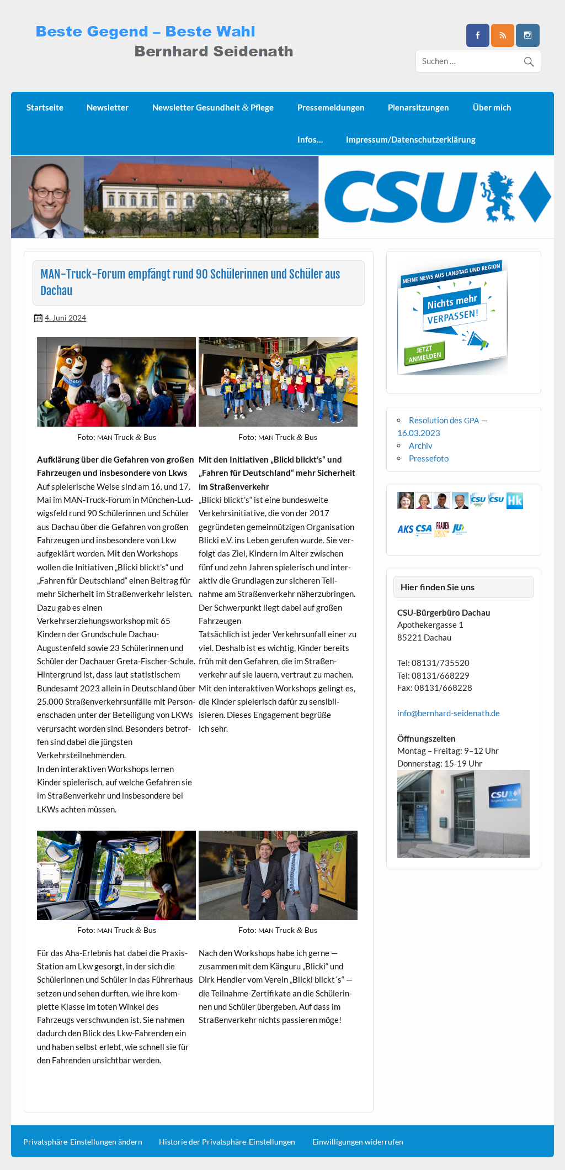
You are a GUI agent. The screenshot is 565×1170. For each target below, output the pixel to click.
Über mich (492, 107)
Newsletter (108, 107)
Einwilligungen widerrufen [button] (357, 1142)
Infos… (310, 139)
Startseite (44, 107)
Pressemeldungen (331, 107)
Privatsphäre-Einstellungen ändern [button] (82, 1142)
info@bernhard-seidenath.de (448, 713)
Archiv (421, 445)
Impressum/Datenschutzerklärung (411, 139)
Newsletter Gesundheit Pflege (213, 107)
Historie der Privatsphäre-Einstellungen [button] (227, 1142)
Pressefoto (429, 458)
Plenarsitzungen (418, 107)
